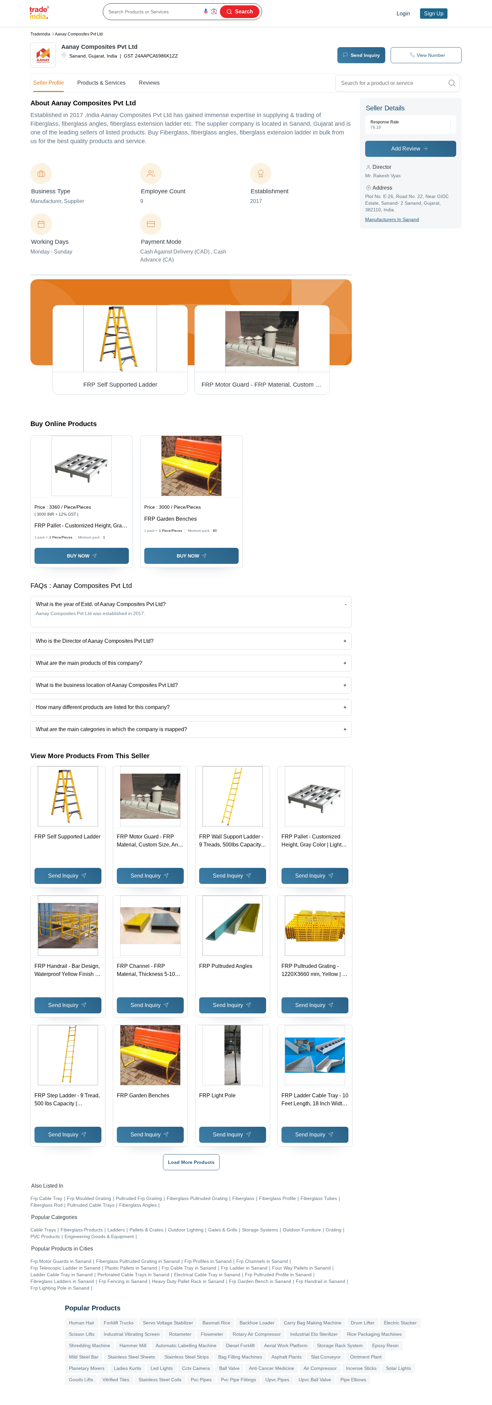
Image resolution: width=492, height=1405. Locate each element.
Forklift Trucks (119, 1322)
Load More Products (191, 1162)
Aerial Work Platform (286, 1345)
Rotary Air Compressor (257, 1334)
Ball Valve (229, 1368)
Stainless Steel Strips (186, 1357)
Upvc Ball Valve (315, 1379)
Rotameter (180, 1334)
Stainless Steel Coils (160, 1379)
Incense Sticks (361, 1368)
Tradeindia (40, 34)
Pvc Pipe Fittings (238, 1379)
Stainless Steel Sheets (131, 1357)
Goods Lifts (81, 1379)
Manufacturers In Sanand (392, 219)
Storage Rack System (340, 1345)
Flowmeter (212, 1334)
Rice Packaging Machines (374, 1334)
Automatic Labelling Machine (186, 1345)
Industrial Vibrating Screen (132, 1334)
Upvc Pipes (277, 1379)
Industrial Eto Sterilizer (314, 1334)
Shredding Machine (89, 1345)
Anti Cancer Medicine (271, 1368)
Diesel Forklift (240, 1345)
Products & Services (101, 83)
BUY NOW (78, 556)
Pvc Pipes (201, 1379)
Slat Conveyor (326, 1357)
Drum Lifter (363, 1322)
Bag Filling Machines (240, 1357)
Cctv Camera (196, 1368)
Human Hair (81, 1322)
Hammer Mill (132, 1345)
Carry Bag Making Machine (312, 1322)
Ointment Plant (366, 1357)
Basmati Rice (216, 1322)
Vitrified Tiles (115, 1379)
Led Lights (162, 1368)
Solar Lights (398, 1368)
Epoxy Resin (385, 1345)
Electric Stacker (400, 1322)
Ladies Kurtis (127, 1368)
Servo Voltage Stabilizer (168, 1322)
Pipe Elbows (353, 1379)
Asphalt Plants (286, 1357)
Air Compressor (320, 1368)
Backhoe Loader (257, 1322)
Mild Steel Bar (83, 1357)
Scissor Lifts (81, 1334)
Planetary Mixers (86, 1368)
